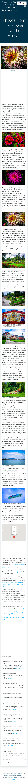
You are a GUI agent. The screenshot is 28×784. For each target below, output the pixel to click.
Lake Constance (9, 755)
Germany (14, 753)
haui (4, 70)
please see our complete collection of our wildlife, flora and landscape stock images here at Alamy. (14, 584)
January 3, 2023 (11, 70)
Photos (10, 751)
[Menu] (25, 6)
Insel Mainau (21, 753)
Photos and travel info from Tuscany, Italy (13, 727)
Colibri (14, 779)
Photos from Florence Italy (10, 683)
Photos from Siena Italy (9, 673)
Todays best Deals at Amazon (9, 566)
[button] (14, 537)
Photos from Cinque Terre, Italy (11, 704)
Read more (17, 668)
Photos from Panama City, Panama (12, 693)
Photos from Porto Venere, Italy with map (13, 662)
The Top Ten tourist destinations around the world (12, 715)
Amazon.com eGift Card (15, 572)
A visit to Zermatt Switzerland (11, 738)
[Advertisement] (14, 87)
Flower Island (8, 753)
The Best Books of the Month (18, 564)
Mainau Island (17, 755)
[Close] (15, 527)
